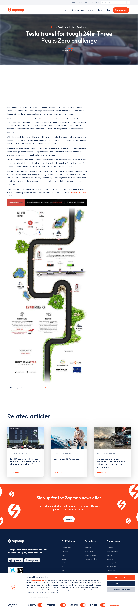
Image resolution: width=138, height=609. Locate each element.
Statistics (65, 563)
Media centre (111, 567)
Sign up (69, 519)
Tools (63, 555)
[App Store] (15, 560)
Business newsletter (91, 559)
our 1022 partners (39, 580)
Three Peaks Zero (78, 192)
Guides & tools (78, 10)
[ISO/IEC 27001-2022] (15, 572)
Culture (109, 555)
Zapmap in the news (114, 563)
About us (93, 3)
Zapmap (48, 388)
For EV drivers (68, 541)
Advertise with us (90, 555)
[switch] (63, 605)
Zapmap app (66, 548)
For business (90, 541)
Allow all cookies (121, 578)
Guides (64, 559)
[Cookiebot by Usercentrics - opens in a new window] (13, 605)
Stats (90, 10)
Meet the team (112, 551)
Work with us (88, 551)
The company (113, 541)
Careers (110, 559)
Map (66, 10)
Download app (121, 10)
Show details (114, 605)
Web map (65, 551)
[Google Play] (32, 560)
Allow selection (121, 584)
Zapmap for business (79, 3)
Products (87, 548)
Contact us (111, 570)
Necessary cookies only (121, 589)
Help (108, 10)
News (99, 10)
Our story (110, 548)
